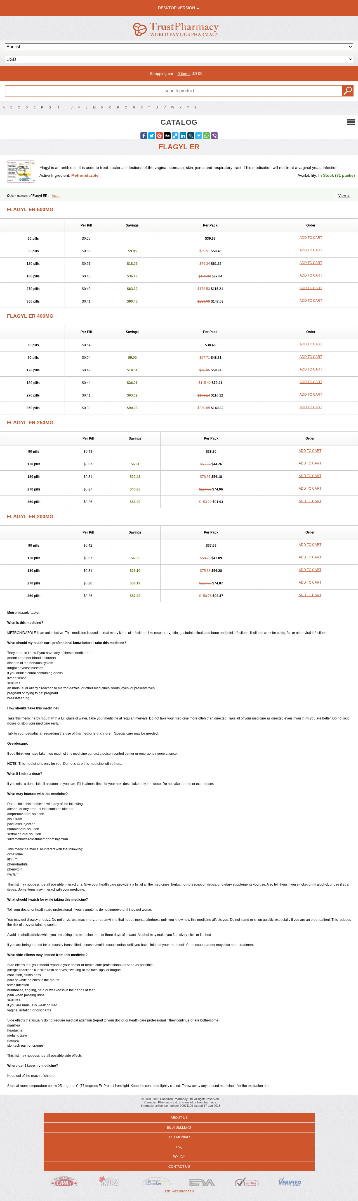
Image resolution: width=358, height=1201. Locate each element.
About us (179, 1118)
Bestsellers (179, 1127)
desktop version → (179, 8)
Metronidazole (84, 175)
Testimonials (179, 1137)
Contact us (179, 1167)
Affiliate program (179, 1191)
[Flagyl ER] (22, 171)
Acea (56, 196)
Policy (179, 1157)
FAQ (179, 1147)
